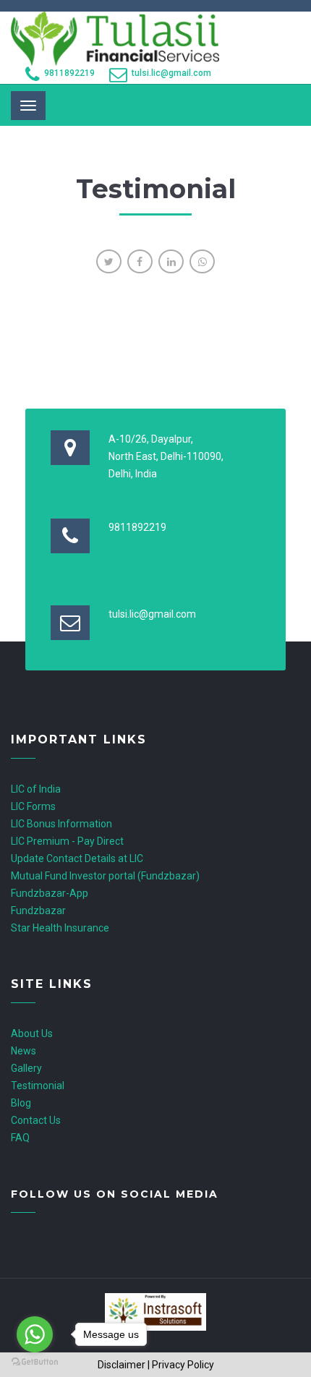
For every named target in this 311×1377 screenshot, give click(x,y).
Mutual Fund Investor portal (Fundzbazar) (105, 876)
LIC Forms (33, 806)
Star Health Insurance (60, 928)
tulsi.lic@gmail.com (171, 73)
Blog (21, 1103)
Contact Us (36, 1120)
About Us (32, 1033)
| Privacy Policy (181, 1364)
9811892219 (69, 73)
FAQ (20, 1137)
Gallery (26, 1068)
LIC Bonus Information (61, 824)
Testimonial (37, 1085)
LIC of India (36, 789)
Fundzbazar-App (49, 893)
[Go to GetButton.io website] (35, 1362)
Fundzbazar (38, 910)
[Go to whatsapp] (35, 1334)
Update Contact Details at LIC (77, 858)
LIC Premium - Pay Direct (67, 841)
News (23, 1051)
